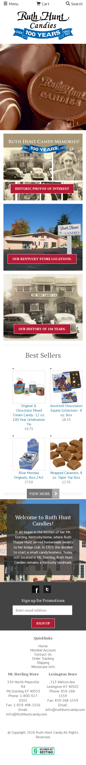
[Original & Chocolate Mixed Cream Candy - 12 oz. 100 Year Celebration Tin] (29, 387)
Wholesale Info (43, 667)
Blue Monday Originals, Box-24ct (29, 475)
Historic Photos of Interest (42, 188)
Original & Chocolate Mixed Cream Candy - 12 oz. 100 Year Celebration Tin (29, 414)
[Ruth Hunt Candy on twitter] (47, 589)
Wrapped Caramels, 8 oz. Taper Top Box (66, 475)
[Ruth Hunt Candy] (43, 25)
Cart (45, 3)
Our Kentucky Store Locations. (42, 259)
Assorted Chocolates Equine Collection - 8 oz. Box (66, 410)
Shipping (43, 662)
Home (43, 646)
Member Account (43, 650)
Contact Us (43, 654)
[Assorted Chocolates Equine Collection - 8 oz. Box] (66, 387)
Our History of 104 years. (42, 329)
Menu (13, 3)
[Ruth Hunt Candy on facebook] (36, 589)
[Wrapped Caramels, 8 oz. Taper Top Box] (66, 454)
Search (76, 3)
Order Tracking (43, 658)
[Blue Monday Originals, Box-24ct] (29, 454)
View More (39, 493)
